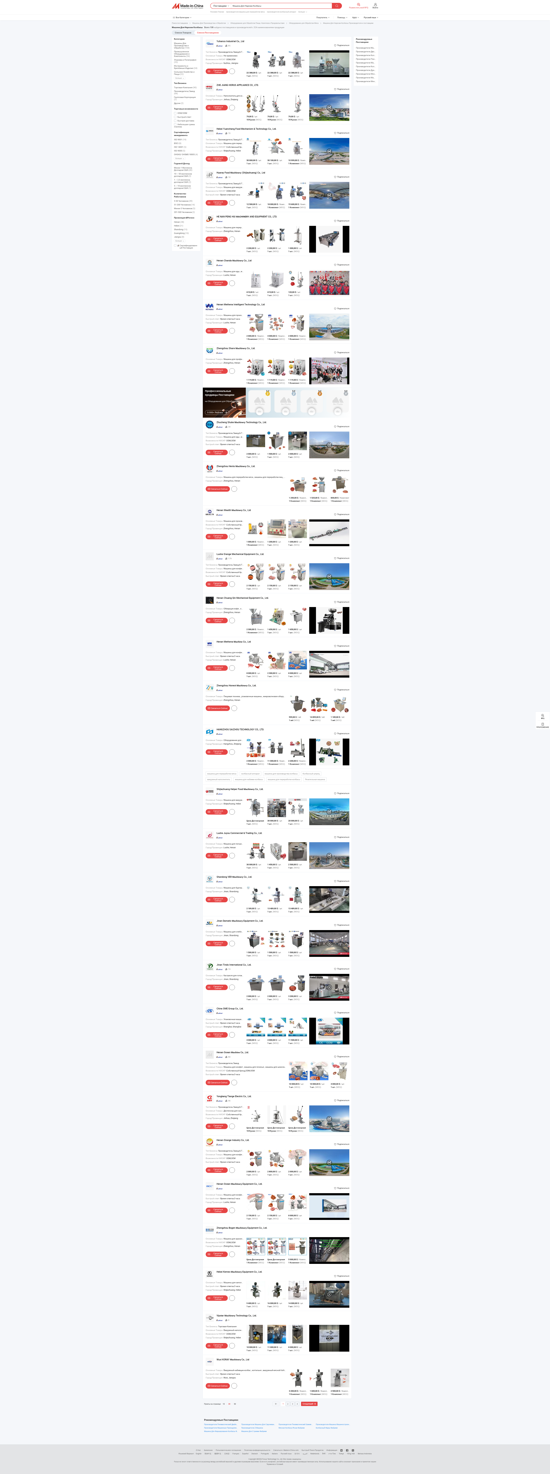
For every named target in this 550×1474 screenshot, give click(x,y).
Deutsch (255, 1453)
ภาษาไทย (332, 1453)
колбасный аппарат (250, 773)
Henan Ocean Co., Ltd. (233, 1052)
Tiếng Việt (351, 1453)
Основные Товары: (214, 55)
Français (235, 1453)
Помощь (341, 17)
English (199, 1453)
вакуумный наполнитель (218, 779)
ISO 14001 (180, 147)
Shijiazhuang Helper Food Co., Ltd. (240, 789)
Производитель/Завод (184, 92)
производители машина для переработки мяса (245, 12)
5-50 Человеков (183, 201)
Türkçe (341, 1453)
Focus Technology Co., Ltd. (272, 1459)
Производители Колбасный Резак (371, 55)
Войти (375, 7)
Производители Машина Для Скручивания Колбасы (258, 1424)
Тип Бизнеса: (212, 52)
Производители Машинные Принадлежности (221, 1428)
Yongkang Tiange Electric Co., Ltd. (234, 1096)
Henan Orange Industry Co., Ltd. (233, 1140)
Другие (178, 103)
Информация (331, 1450)
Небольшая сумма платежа (184, 125)
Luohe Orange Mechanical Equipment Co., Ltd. (240, 554)
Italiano (275, 1453)
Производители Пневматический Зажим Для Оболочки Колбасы (296, 1424)
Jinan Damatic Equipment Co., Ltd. (240, 920)
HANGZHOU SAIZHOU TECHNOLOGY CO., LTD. (240, 729)
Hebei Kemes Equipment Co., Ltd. (239, 1271)
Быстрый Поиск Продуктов (312, 1450)
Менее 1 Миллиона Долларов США (183, 168)
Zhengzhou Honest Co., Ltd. (236, 685)
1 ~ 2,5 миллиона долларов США (182, 180)
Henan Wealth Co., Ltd (234, 510)
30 (229, 1404)
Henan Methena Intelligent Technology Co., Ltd (241, 304)
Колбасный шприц (311, 773)
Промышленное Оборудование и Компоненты (182, 53)
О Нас (198, 1450)
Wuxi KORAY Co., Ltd (233, 1359)
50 (235, 1404)
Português (265, 1453)
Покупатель (321, 17)
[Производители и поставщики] (187, 6)
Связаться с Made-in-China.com (286, 1450)
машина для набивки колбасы (249, 779)
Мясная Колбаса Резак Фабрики (292, 1428)
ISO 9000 (179, 150)
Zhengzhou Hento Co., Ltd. (236, 466)
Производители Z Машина (252, 1428)
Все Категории (182, 17)
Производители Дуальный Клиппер (372, 70)
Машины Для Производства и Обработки (181, 45)
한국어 (297, 1453)
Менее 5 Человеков (184, 208)
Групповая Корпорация (185, 98)
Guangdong (181, 233)
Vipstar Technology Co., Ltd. (237, 1315)
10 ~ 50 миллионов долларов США (183, 174)
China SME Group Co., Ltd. (230, 1008)
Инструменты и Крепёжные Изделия (185, 66)
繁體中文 (217, 1453)
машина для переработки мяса (221, 773)
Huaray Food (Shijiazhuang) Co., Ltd (241, 172)
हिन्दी (323, 1453)
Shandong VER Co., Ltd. (234, 876)
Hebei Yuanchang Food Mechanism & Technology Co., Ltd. (246, 128)
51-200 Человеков (184, 204)
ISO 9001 (180, 139)
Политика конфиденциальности (257, 1450)
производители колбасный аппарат (281, 12)
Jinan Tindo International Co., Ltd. (234, 964)
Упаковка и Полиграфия (185, 60)
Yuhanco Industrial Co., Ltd (230, 41)
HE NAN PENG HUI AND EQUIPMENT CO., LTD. (247, 216)
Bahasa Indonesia (365, 1453)
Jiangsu (179, 236)
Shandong (180, 229)
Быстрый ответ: (213, 194)
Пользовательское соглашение (228, 1450)
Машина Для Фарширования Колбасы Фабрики (221, 1431)
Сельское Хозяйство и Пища (184, 72)
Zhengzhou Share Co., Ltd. (236, 348)
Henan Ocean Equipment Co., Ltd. (239, 1183)
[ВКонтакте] (341, 1450)
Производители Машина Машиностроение (333, 1424)
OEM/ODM (182, 113)
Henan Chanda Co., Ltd (234, 260)
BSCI (177, 143)
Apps (354, 17)
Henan (179, 222)
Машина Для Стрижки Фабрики (254, 1431)
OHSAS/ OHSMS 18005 (186, 154)
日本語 (226, 1453)
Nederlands (314, 1453)
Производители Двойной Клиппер (371, 51)
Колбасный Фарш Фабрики (327, 1428)
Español (245, 1453)
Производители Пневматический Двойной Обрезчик (221, 1424)
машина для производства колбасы (281, 773)
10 (224, 1404)
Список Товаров (183, 32)
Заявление (208, 1450)
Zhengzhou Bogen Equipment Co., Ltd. (242, 1227)
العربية (305, 1453)
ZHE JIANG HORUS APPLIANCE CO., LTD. (238, 85)
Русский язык (286, 1453)
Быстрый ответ (184, 117)
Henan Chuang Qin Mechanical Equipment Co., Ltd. (243, 597)
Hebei (178, 225)
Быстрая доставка (185, 120)
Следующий (308, 1404)
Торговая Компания (185, 87)
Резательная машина (315, 779)
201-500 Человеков (184, 212)
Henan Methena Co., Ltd (234, 641)
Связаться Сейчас (218, 71)
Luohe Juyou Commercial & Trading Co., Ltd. (239, 833)
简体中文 (208, 1453)
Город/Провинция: (214, 63)
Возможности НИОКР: (216, 59)
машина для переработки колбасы (284, 779)
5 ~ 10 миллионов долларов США (182, 186)
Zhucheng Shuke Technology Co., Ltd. (242, 422)
